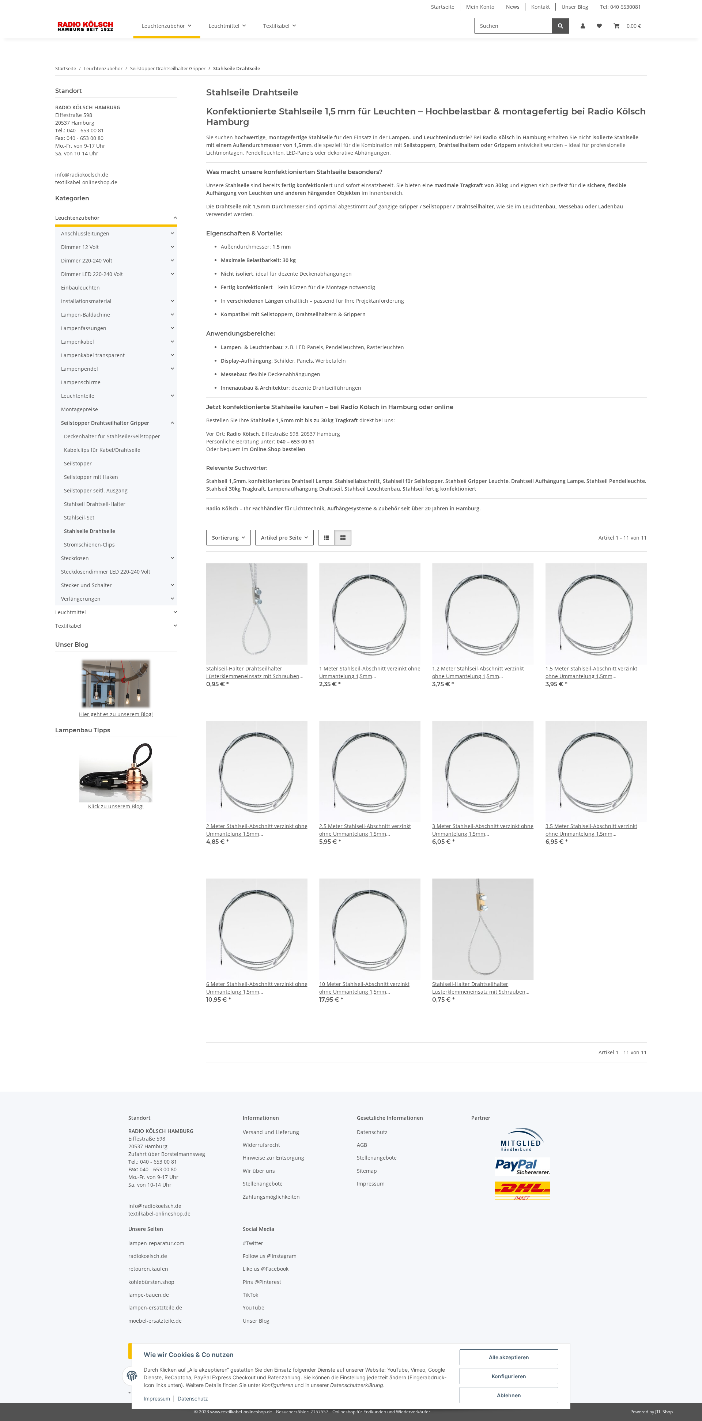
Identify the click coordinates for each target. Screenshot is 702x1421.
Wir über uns (259, 1170)
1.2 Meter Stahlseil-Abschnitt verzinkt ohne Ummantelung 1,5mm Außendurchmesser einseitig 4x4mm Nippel (478, 672)
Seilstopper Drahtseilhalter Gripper (105, 422)
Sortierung (225, 537)
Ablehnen (509, 1395)
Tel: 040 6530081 (620, 6)
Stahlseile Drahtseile (89, 531)
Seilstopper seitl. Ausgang (96, 490)
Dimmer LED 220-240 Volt (92, 274)
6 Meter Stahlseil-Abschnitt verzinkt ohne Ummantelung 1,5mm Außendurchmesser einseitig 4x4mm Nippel (256, 987)
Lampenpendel (79, 368)
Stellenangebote (263, 1183)
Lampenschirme (81, 382)
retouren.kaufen (148, 1268)
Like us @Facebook (265, 1268)
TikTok (250, 1294)
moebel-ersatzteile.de (155, 1320)
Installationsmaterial (86, 301)
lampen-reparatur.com (156, 1243)
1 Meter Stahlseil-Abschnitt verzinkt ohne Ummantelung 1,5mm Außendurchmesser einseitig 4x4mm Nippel (369, 672)
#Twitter (253, 1243)
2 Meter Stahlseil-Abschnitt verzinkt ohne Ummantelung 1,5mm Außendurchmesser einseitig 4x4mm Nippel (256, 830)
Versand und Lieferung (271, 1132)
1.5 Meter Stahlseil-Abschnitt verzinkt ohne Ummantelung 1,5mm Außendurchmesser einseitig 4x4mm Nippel (591, 672)
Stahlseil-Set (79, 517)
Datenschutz (193, 1398)
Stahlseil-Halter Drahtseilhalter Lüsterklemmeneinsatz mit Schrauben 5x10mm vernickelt (252, 672)
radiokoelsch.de (147, 1255)
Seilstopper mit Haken (91, 476)
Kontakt (540, 6)
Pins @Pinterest (262, 1281)
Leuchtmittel (70, 612)
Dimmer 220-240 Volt (86, 260)
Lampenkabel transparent (93, 355)
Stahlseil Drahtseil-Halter (94, 503)
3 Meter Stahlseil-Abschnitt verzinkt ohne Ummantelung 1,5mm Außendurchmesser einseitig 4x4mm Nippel (482, 830)
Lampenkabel (77, 341)
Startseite (442, 6)
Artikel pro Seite (281, 537)
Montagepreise (79, 409)
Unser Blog (575, 6)
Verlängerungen (81, 598)
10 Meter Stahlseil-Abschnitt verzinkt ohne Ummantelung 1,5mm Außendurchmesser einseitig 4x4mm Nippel (364, 987)
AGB (362, 1144)
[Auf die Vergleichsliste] (276, 576)
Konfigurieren (509, 1376)
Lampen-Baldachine (85, 314)
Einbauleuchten (80, 287)
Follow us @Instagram (270, 1255)
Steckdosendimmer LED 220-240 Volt (105, 571)
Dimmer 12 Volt (80, 246)
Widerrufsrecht (261, 1144)
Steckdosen (75, 558)
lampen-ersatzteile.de (155, 1307)
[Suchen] (560, 26)
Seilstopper (78, 463)
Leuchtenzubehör (77, 217)
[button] (583, 25)
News (513, 6)
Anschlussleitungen (85, 233)
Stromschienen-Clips (89, 544)
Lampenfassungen (83, 328)
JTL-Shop (664, 1412)
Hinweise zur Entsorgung (273, 1157)
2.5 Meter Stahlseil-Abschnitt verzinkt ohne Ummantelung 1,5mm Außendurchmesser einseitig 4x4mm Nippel (365, 830)
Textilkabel (68, 625)
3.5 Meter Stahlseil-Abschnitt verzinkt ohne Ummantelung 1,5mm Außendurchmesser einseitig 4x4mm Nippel (591, 830)
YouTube (253, 1307)
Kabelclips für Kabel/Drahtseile (102, 449)
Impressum (157, 1398)
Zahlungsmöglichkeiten (271, 1196)
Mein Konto (480, 6)
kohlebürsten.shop (151, 1281)
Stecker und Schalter (86, 585)
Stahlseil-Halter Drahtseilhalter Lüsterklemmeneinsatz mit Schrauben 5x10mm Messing (478, 987)
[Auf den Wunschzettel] (295, 576)
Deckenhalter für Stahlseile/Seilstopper (112, 436)
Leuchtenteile (77, 395)
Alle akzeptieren (509, 1357)
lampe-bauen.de (148, 1294)
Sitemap (367, 1170)
